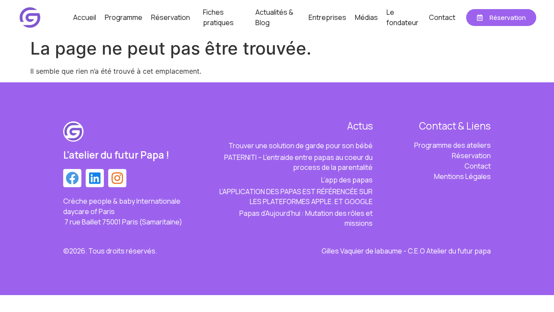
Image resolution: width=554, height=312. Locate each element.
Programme (123, 17)
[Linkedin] (95, 178)
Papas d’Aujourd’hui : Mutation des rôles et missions (306, 218)
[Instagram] (117, 178)
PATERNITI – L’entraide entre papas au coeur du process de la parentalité (298, 162)
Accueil (84, 17)
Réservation (170, 17)
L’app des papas (347, 180)
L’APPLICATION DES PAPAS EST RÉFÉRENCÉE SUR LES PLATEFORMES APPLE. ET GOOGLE (296, 196)
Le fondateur (403, 17)
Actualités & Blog (274, 17)
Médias (366, 17)
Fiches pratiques (218, 17)
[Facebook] (72, 178)
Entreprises (327, 17)
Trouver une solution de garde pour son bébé (301, 145)
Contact (442, 17)
